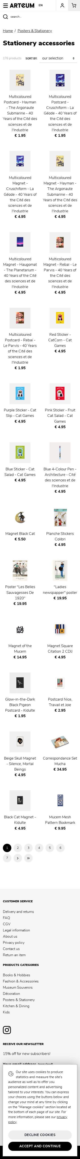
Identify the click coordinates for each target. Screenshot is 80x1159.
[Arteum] (22, 5)
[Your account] (62, 5)
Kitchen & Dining (16, 1006)
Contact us (11, 949)
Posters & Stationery (19, 1000)
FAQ (6, 918)
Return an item (14, 955)
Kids (6, 1012)
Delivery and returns (18, 912)
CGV (6, 924)
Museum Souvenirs (18, 987)
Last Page (28, 858)
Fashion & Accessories (21, 981)
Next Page (18, 858)
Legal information (16, 930)
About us (10, 936)
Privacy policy (13, 942)
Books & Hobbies (16, 975)
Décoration (11, 994)
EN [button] (41, 5)
